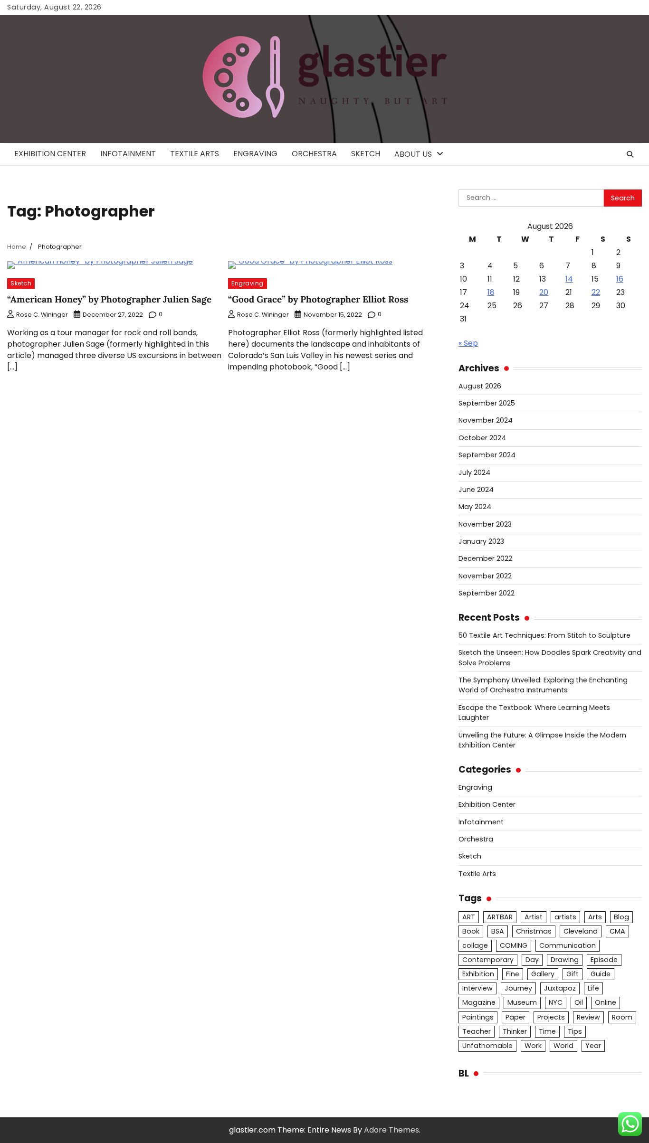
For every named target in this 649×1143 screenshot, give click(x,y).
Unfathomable (487, 1045)
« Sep (468, 343)
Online (605, 1002)
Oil (578, 1002)
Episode (604, 959)
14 (569, 279)
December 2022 (485, 558)
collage (475, 945)
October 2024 (482, 438)
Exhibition (478, 974)
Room (622, 1017)
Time (547, 1031)
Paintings (478, 1017)
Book (470, 931)
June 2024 (476, 489)
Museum (522, 1002)
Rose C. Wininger (42, 315)
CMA (617, 931)
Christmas (534, 931)
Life (593, 988)
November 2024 (485, 420)
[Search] (630, 154)
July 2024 (474, 472)
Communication (567, 945)
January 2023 (481, 541)
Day (532, 959)
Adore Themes (391, 1129)
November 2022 (485, 576)
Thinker (515, 1031)
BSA (497, 931)
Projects (551, 1017)
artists (565, 917)
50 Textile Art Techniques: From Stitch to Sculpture (544, 635)
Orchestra (314, 153)
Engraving (255, 153)
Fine (512, 974)
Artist (534, 917)
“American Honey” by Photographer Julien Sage (109, 299)
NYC (556, 1002)
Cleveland (580, 931)
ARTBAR (500, 917)
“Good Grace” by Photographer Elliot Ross (318, 299)
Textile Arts (194, 153)
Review (588, 1017)
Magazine (479, 1002)
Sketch (365, 153)
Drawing (565, 959)
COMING (513, 945)
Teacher (476, 1031)
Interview (477, 988)
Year (593, 1045)
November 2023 (485, 524)
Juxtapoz (560, 988)
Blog (621, 917)
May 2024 (474, 506)
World (563, 1045)
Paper (515, 1017)
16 (619, 279)
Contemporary (488, 959)
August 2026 (479, 386)
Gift (572, 974)
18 (491, 292)
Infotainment (128, 153)
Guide (601, 974)
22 (596, 292)
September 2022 (486, 593)
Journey (518, 988)
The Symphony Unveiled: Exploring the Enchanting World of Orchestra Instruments (543, 685)
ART (468, 917)
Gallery (542, 974)
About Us (413, 154)
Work (533, 1045)
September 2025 (486, 403)
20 (543, 292)
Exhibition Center (50, 153)
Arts (595, 917)
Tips (575, 1031)
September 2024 (486, 455)
